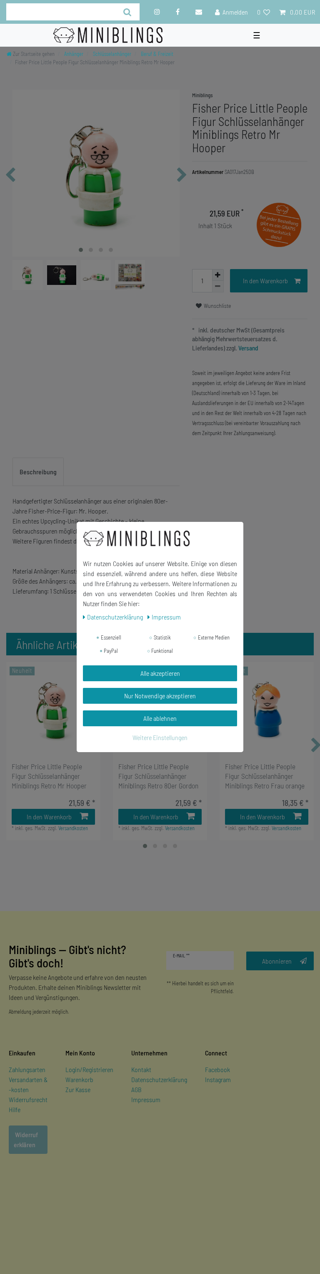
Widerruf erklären (26, 1139)
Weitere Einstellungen (160, 737)
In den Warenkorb (265, 281)
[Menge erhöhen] (218, 275)
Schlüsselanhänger (111, 53)
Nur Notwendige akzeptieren (160, 696)
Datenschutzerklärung (159, 1079)
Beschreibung (38, 472)
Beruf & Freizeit (156, 53)
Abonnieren (277, 961)
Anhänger (73, 53)
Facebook (217, 1069)
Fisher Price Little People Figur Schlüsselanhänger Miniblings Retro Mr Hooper (49, 776)
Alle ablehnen (160, 718)
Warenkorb (79, 1079)
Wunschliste (216, 305)
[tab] (38, 472)
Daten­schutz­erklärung (115, 617)
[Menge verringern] (218, 286)
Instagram (218, 1079)
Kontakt (141, 1069)
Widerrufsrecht (28, 1099)
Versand (247, 348)
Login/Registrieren (89, 1069)
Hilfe (14, 1109)
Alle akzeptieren (160, 673)
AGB (136, 1089)
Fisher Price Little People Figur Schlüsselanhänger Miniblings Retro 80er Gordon (158, 776)
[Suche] (127, 11)
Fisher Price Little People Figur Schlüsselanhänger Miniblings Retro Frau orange (265, 776)
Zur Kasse (77, 1089)
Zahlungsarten (27, 1069)
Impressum (145, 1099)
